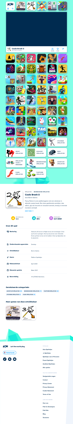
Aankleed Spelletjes (49, 364)
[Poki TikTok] (4, 359)
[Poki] (10, 4)
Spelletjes (28, 191)
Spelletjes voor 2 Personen (51, 356)
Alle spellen (46, 367)
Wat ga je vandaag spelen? (12, 8)
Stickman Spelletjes (14, 294)
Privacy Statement (48, 387)
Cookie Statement (48, 390)
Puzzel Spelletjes (48, 360)
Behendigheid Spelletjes (42, 191)
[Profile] (8, 8)
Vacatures (46, 417)
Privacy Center (47, 383)
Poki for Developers (49, 406)
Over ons (45, 403)
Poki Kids (45, 410)
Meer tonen (28, 211)
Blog (44, 414)
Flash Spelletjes (29, 294)
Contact (45, 380)
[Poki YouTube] (14, 359)
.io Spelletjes (47, 353)
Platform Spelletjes (51, 291)
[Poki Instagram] (9, 359)
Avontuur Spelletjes (14, 291)
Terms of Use (47, 394)
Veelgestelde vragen (49, 376)
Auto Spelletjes (47, 349)
